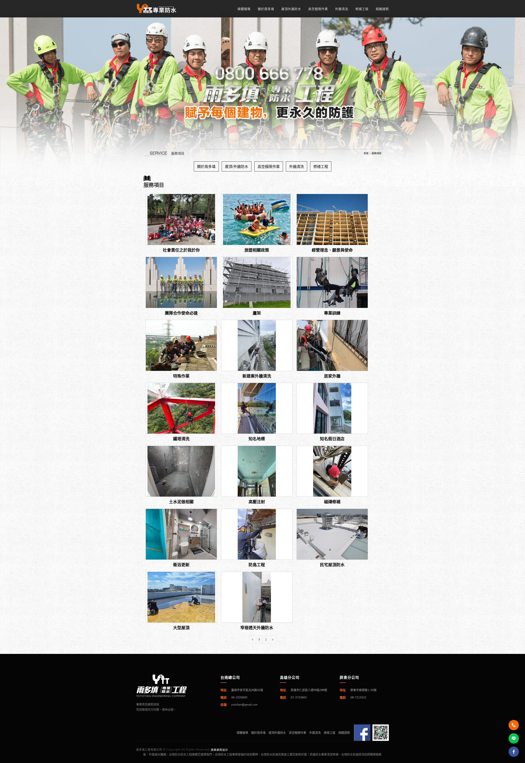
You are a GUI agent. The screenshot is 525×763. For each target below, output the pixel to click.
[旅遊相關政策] (256, 219)
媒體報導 (244, 9)
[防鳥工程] (256, 534)
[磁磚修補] (332, 471)
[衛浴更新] (181, 534)
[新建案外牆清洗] (256, 345)
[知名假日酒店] (332, 408)
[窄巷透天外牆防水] (256, 597)
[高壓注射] (256, 471)
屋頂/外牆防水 (236, 166)
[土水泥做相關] (181, 471)
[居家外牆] (332, 345)
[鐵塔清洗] (181, 408)
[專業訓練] (332, 282)
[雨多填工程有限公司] (173, 686)
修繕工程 (362, 9)
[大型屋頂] (181, 597)
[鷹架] (256, 282)
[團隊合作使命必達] (181, 282)
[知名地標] (256, 408)
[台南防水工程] (158, 8)
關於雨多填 (266, 9)
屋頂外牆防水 (291, 9)
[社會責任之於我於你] (181, 219)
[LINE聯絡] (514, 738)
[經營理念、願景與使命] (332, 219)
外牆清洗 (341, 9)
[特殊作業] (181, 345)
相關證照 (382, 9)
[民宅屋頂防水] (332, 534)
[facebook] (514, 752)
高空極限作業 (318, 9)
